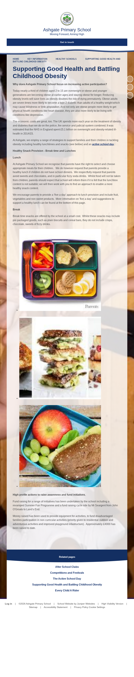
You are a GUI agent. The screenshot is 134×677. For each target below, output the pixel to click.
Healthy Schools (66, 59)
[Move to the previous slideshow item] (130, 87)
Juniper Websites (86, 603)
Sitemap (33, 607)
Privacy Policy (81, 607)
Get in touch (67, 42)
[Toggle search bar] (120, 4)
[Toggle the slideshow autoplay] (130, 79)
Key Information (37, 59)
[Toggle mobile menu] (129, 4)
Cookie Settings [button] (97, 607)
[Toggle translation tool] (111, 4)
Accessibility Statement (55, 607)
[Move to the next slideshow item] (130, 95)
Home (16, 59)
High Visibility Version (112, 603)
